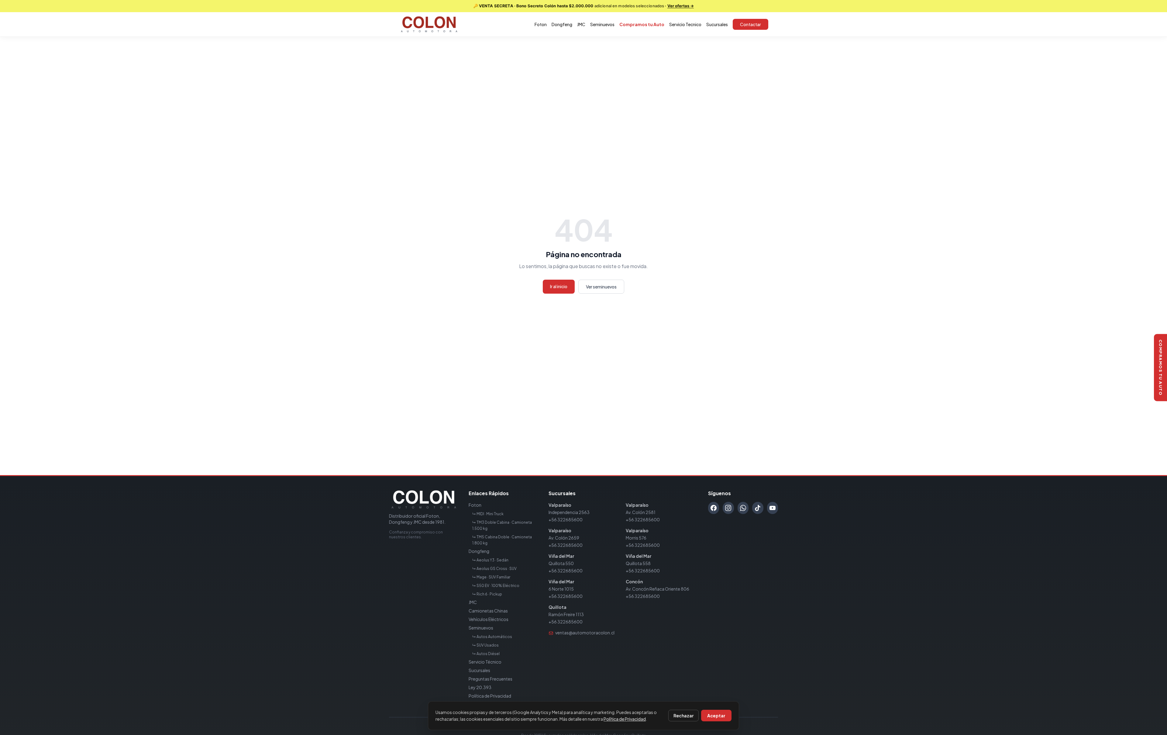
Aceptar (716, 715)
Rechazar (683, 715)
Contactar (750, 24)
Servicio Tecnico (685, 24)
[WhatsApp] (743, 508)
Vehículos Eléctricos (488, 619)
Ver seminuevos (601, 286)
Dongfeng (562, 24)
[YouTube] (772, 508)
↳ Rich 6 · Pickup (487, 594)
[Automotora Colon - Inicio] (429, 24)
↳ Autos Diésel (486, 653)
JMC (581, 24)
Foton (541, 24)
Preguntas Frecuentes (490, 679)
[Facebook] (713, 508)
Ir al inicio (558, 286)
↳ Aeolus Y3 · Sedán (490, 560)
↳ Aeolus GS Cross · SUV (494, 568)
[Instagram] (728, 508)
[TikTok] (757, 508)
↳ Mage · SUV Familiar (491, 577)
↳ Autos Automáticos (492, 636)
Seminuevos (602, 24)
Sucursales (717, 24)
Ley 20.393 (480, 687)
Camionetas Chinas (488, 610)
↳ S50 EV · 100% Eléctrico (495, 585)
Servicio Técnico (485, 661)
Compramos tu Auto (641, 24)
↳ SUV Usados (485, 645)
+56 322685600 (566, 519)
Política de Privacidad (490, 696)
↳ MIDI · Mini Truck (488, 514)
